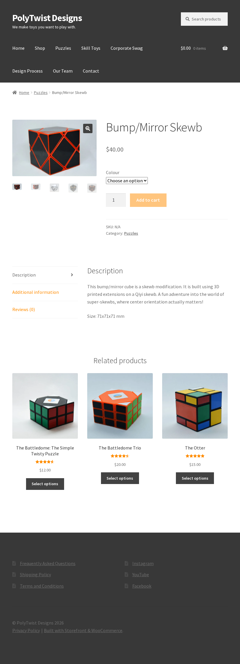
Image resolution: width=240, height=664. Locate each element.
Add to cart (148, 200)
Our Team (63, 71)
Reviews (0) (23, 309)
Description (24, 275)
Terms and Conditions (42, 586)
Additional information (35, 292)
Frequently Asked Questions (48, 563)
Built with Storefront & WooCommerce (83, 630)
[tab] (45, 275)
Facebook (141, 586)
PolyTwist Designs (47, 18)
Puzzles (63, 48)
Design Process (27, 71)
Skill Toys (90, 48)
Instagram (143, 563)
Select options (45, 483)
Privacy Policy (26, 630)
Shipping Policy (35, 574)
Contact (91, 71)
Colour (112, 172)
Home (18, 48)
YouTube (140, 574)
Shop (40, 48)
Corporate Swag (127, 48)
